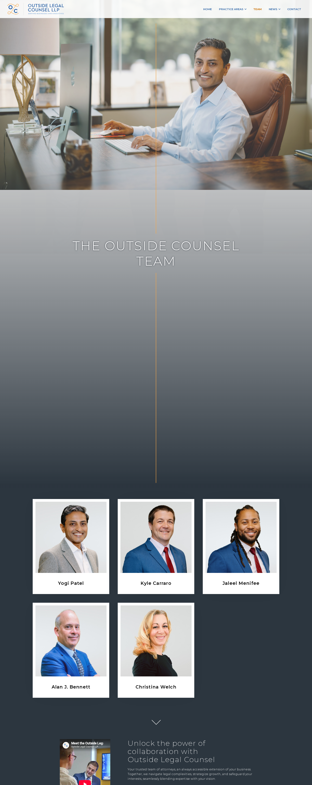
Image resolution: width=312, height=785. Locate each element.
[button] (232, 9)
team (257, 9)
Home (207, 9)
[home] (47, 9)
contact (294, 9)
